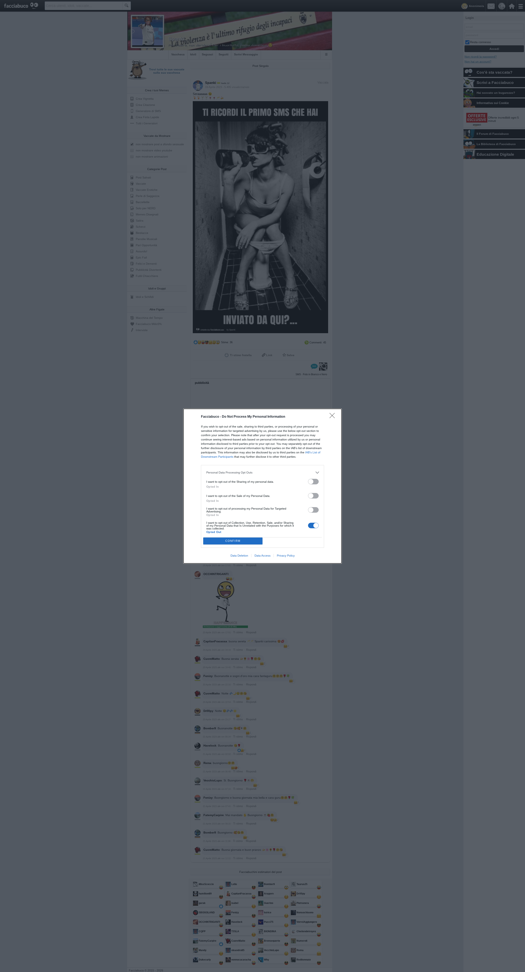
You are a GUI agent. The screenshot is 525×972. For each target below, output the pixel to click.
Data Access (262, 555)
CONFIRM (233, 540)
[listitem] (262, 472)
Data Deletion (239, 555)
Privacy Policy (286, 555)
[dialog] (262, 486)
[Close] (333, 417)
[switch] (313, 481)
